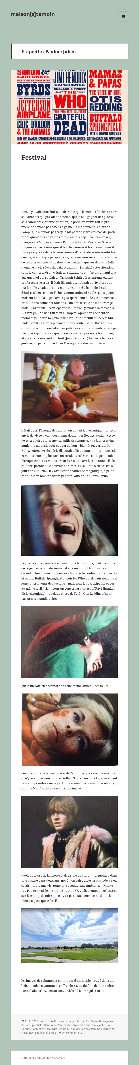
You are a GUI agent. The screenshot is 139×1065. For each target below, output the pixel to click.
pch (46, 1021)
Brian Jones (106, 1021)
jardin (76, 1021)
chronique (36, 593)
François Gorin (81, 1025)
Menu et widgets (123, 21)
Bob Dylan (91, 1021)
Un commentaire (72, 1032)
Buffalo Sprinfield (32, 1025)
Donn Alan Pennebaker (57, 1025)
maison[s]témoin (33, 13)
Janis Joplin (98, 1025)
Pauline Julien (99, 1028)
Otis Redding (60, 1028)
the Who (51, 1032)
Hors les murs (62, 1021)
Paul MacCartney (80, 1028)
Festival (33, 157)
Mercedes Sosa (41, 1028)
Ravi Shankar (37, 1032)
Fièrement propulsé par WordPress (43, 1057)
